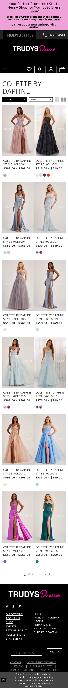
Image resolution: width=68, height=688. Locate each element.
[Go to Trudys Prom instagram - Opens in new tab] (9, 606)
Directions (14, 614)
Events (11, 626)
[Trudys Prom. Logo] (34, 48)
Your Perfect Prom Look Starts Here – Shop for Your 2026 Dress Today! (34, 7)
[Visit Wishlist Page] (29, 69)
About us (13, 618)
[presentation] (18, 130)
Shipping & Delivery (41, 666)
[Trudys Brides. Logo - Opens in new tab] (19, 34)
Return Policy (17, 630)
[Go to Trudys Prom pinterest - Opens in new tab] (22, 606)
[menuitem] (62, 69)
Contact (15, 662)
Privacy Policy (49, 670)
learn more (52, 19)
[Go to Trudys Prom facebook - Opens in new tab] (16, 606)
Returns (18, 666)
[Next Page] (50, 574)
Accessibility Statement (15, 636)
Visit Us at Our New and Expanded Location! (34, 26)
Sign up (54, 652)
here (40, 685)
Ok (3, 679)
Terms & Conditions (22, 670)
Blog (9, 622)
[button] (5, 70)
